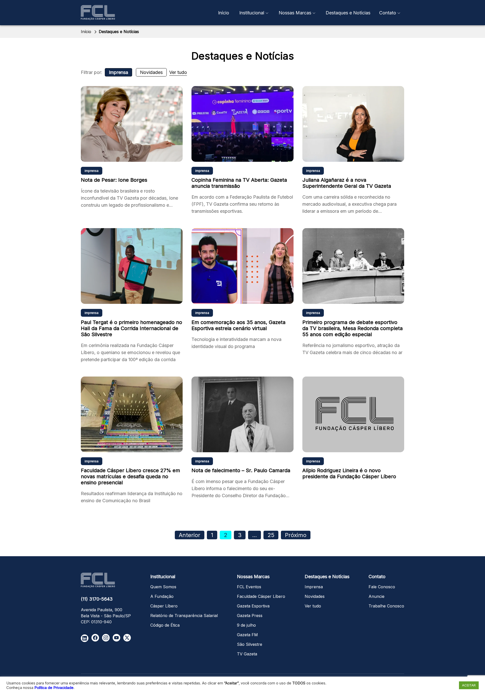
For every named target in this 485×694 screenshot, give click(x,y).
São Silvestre (249, 644)
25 (271, 535)
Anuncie (376, 596)
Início (223, 12)
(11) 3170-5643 (97, 599)
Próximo (295, 535)
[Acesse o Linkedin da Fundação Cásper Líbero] (84, 638)
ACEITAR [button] (469, 685)
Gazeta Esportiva (253, 605)
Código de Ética (165, 625)
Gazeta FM (247, 634)
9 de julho (246, 625)
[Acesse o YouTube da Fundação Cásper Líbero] (116, 638)
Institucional (251, 12)
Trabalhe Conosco (386, 605)
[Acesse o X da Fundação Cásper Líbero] (127, 638)
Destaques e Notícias (348, 12)
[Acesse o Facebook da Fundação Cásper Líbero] (95, 638)
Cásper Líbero (164, 605)
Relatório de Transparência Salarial (184, 615)
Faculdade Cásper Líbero (261, 596)
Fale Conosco (382, 586)
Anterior (189, 535)
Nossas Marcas (295, 12)
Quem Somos (163, 586)
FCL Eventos (249, 586)
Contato (387, 12)
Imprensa (118, 72)
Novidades (151, 72)
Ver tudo (178, 72)
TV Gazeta (247, 653)
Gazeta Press (249, 615)
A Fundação (162, 596)
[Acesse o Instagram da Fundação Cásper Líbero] (106, 638)
